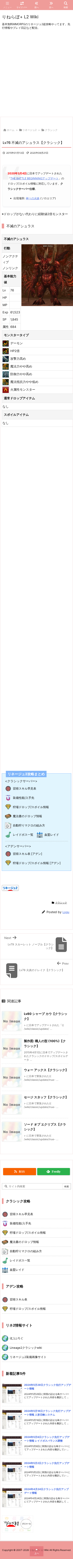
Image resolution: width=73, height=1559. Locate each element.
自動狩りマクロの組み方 (29, 825)
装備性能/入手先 (23, 798)
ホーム (10, 129)
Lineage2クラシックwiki (26, 1347)
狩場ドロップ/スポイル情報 (31, 807)
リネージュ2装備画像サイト (28, 1357)
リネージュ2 (29, 129)
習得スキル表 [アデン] (27, 854)
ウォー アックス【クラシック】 (46, 1070)
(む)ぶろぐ (16, 1338)
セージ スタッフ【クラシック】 (46, 1097)
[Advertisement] (36, 73)
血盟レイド (51, 834)
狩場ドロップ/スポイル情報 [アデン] (37, 863)
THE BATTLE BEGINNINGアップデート (34, 178)
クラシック (51, 129)
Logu (65, 912)
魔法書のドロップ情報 (27, 816)
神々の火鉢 (33, 198)
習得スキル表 (18, 1299)
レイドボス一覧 (23, 834)
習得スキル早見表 (24, 788)
